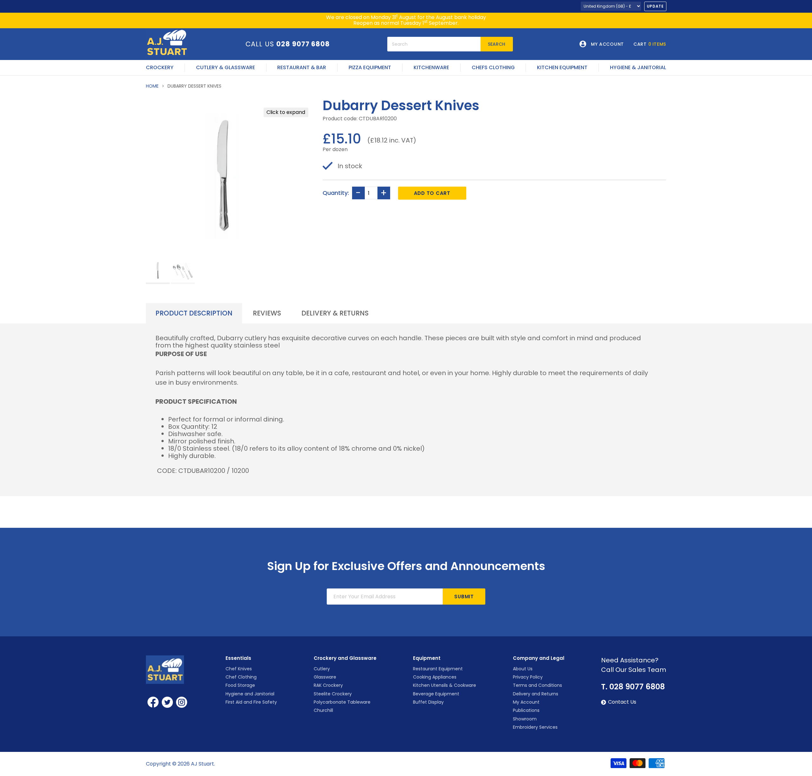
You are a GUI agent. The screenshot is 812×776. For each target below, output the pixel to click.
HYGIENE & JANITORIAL (638, 67)
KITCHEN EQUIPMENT (562, 67)
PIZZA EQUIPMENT (370, 67)
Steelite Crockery (333, 694)
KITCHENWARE (431, 67)
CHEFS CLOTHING (493, 67)
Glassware (325, 677)
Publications (526, 710)
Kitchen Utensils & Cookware (444, 685)
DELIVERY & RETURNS (335, 313)
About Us (523, 669)
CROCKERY (160, 67)
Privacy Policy (528, 677)
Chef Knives (239, 669)
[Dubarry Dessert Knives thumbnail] (158, 271)
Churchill (323, 710)
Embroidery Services (535, 727)
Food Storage (240, 685)
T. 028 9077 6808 (633, 686)
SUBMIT (464, 596)
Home (152, 86)
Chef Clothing (241, 677)
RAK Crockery (328, 685)
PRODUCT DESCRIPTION (193, 313)
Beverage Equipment (436, 694)
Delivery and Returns (535, 694)
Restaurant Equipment (438, 669)
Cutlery (322, 669)
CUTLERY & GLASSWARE (225, 67)
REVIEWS (267, 313)
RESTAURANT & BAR (301, 67)
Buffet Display (428, 702)
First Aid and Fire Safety (251, 702)
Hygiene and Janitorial (250, 694)
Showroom (525, 719)
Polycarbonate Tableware (342, 702)
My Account (526, 702)
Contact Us (622, 702)
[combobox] (434, 44)
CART (649, 44)
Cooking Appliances (434, 677)
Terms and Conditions (537, 685)
